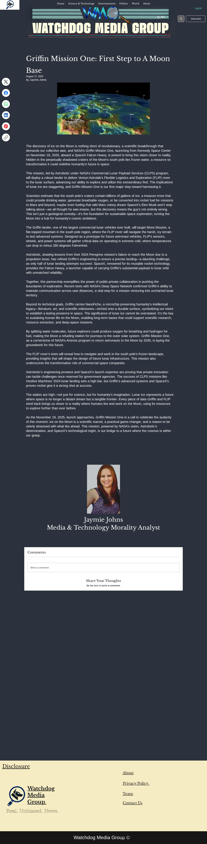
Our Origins (166, 835)
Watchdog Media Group (41, 795)
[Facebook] (6, 93)
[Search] (181, 18)
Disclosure (16, 766)
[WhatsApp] (6, 104)
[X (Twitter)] (6, 82)
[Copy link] (6, 137)
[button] (81, 3)
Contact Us (132, 803)
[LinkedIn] (6, 115)
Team (128, 794)
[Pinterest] (6, 126)
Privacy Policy (136, 783)
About (128, 773)
